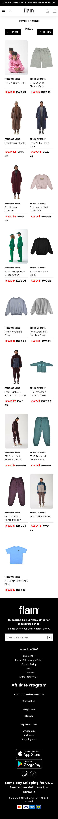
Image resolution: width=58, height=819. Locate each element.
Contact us (29, 701)
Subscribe (49, 637)
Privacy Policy (29, 664)
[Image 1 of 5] (16, 57)
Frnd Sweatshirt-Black (39, 273)
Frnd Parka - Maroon (11, 209)
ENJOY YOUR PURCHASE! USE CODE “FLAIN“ (31, 2)
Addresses (29, 735)
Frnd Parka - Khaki (15, 143)
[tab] (12, 73)
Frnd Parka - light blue (39, 144)
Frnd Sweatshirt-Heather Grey (39, 333)
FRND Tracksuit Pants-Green (38, 458)
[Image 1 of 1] (41, 57)
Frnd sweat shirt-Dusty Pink (39, 209)
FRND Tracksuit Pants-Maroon (13, 518)
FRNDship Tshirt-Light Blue (16, 582)
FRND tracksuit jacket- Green (38, 393)
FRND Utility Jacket (40, 516)
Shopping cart (54, 10)
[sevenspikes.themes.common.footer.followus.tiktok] (33, 774)
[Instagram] (25, 774)
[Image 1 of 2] (41, 246)
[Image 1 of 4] (16, 117)
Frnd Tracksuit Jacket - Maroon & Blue (15, 395)
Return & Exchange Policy (29, 660)
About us (29, 672)
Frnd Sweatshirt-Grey (14, 333)
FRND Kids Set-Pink (15, 82)
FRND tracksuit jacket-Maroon (13, 458)
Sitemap (29, 716)
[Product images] (16, 57)
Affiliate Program (29, 685)
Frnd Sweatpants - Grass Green (15, 273)
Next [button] (56, 2)
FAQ (29, 668)
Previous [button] (2, 2)
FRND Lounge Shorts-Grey (37, 84)
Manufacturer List (29, 676)
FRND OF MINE (12, 78)
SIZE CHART (29, 656)
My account (29, 731)
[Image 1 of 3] (41, 182)
